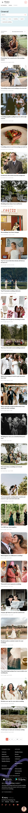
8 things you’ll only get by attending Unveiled (13, 319)
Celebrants (17, 758)
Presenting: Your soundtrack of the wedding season (12, 58)
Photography (18, 756)
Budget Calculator (6, 758)
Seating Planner (5, 756)
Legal (17, 801)
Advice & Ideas (18, 768)
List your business (6, 791)
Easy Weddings (4, 5)
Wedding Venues (19, 752)
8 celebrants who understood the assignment (13, 175)
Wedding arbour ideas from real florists (11, 203)
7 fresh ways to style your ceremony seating (12, 729)
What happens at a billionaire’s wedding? (12, 555)
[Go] (25, 14)
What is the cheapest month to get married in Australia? (13, 377)
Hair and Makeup (18, 763)
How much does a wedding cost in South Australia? (11, 467)
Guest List (4, 754)
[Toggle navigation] (2, 2)
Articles (10, 5)
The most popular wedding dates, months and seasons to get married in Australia (13, 497)
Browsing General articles (17, 31)
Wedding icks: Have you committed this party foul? (13, 437)
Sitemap (7, 801)
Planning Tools (6, 749)
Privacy (12, 801)
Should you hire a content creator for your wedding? (12, 641)
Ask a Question (18, 770)
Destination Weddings (7, 768)
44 (17, 739)
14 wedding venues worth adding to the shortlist (14, 88)
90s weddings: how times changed (10, 232)
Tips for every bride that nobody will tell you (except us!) (13, 261)
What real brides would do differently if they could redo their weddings (13, 407)
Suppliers (17, 749)
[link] (2, 805)
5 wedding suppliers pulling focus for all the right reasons (14, 117)
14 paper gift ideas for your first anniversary (13, 612)
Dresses (17, 754)
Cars (16, 761)
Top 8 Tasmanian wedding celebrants (11, 291)
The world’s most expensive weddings (11, 584)
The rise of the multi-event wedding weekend (13, 347)
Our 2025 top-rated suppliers (9, 527)
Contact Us (17, 773)
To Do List (4, 752)
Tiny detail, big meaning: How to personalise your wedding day (14, 671)
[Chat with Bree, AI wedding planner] (24, 809)
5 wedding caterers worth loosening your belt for (14, 147)
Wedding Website (6, 761)
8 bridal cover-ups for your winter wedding (12, 701)
